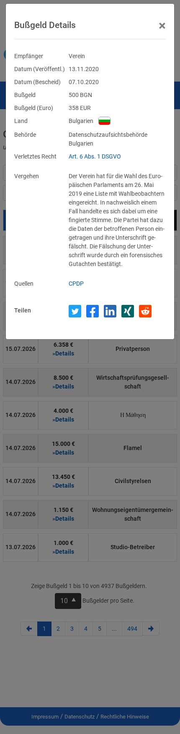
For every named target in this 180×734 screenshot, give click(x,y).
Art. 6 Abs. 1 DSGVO (95, 156)
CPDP (76, 283)
